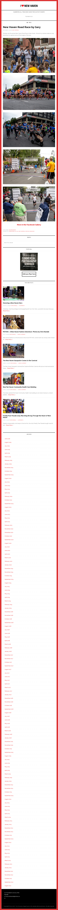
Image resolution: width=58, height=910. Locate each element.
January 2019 (8, 608)
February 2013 (8, 864)
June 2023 (7, 514)
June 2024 (7, 485)
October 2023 (8, 500)
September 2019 (9, 579)
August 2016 (8, 712)
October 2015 (8, 748)
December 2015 (9, 741)
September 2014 (9, 795)
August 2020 (8, 543)
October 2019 (8, 575)
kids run (27, 231)
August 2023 (8, 507)
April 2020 (7, 554)
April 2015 (7, 770)
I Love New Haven (29, 6)
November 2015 (9, 745)
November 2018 (9, 615)
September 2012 (9, 882)
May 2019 (7, 593)
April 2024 (7, 492)
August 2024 (8, 478)
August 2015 (8, 756)
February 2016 (8, 734)
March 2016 (8, 730)
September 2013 (9, 839)
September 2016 (9, 709)
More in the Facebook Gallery (29, 225)
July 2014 (7, 802)
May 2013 (7, 853)
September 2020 (9, 539)
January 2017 (8, 694)
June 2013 (7, 849)
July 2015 (7, 759)
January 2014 (8, 824)
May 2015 (7, 766)
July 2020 (7, 547)
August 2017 (8, 669)
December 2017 (9, 655)
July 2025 (7, 446)
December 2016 (9, 698)
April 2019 (7, 597)
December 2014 (9, 784)
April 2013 (7, 857)
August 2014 (8, 799)
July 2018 (7, 629)
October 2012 (8, 878)
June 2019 (7, 590)
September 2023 (9, 503)
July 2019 (7, 586)
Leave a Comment (21, 334)
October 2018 (8, 619)
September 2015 (9, 752)
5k (17, 231)
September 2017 (9, 666)
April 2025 (7, 453)
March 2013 (8, 860)
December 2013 (9, 828)
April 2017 (7, 684)
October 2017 (8, 662)
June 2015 (7, 763)
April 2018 (7, 640)
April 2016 (7, 727)
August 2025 (8, 442)
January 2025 (8, 464)
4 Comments (20, 420)
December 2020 (9, 532)
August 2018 (8, 626)
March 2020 (8, 557)
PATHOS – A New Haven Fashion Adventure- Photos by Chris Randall (26, 332)
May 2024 (7, 489)
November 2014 (9, 788)
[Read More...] (6, 310)
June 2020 (7, 550)
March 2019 (8, 601)
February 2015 (8, 777)
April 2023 (7, 521)
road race (32, 231)
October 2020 (8, 536)
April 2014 (7, 813)
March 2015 (8, 774)
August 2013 (8, 842)
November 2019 (9, 572)
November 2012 (9, 875)
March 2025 (8, 456)
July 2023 (7, 511)
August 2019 (8, 583)
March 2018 (8, 644)
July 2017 (7, 673)
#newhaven (12, 231)
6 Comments (22, 305)
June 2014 (7, 806)
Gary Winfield (21, 231)
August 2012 (8, 885)
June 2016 (7, 720)
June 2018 (7, 633)
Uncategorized (12, 229)
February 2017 (8, 691)
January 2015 (8, 781)
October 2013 (8, 835)
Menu (30, 22)
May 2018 (7, 637)
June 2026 (7, 438)
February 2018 (8, 647)
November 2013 (9, 831)
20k (16, 231)
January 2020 (8, 565)
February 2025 (8, 460)
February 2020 (8, 561)
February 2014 (8, 821)
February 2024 (8, 496)
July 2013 (7, 846)
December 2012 (9, 871)
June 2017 (7, 676)
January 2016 (8, 738)
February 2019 (8, 604)
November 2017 (9, 658)
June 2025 (7, 449)
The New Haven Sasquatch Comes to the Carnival (20, 360)
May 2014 (7, 810)
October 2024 (8, 471)
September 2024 (9, 474)
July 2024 (7, 482)
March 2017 (8, 687)
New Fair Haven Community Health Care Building (19, 387)
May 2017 (7, 680)
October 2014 (8, 792)
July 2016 (7, 716)
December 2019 (9, 568)
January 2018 (8, 651)
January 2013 (8, 867)
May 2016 (7, 723)
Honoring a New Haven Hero (12, 303)
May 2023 (7, 518)
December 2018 (9, 611)
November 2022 (9, 529)
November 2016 (9, 702)
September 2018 (9, 622)
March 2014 (8, 817)
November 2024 (9, 467)
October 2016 (8, 705)
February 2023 (8, 525)
